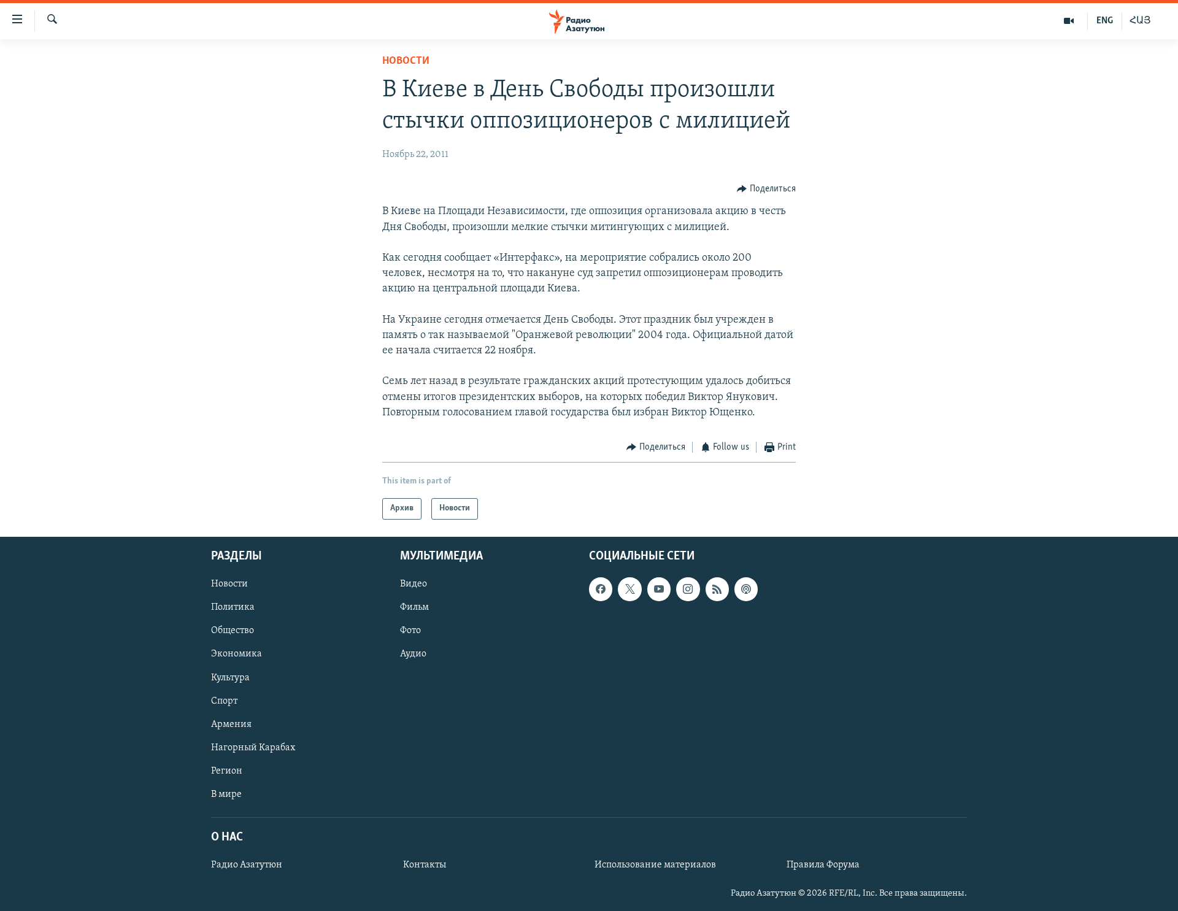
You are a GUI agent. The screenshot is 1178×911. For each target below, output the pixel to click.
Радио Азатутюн (246, 865)
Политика (233, 607)
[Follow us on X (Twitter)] (629, 589)
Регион (226, 770)
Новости (405, 61)
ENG (1104, 21)
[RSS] (717, 589)
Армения (231, 724)
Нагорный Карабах (253, 747)
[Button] (766, 189)
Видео (413, 584)
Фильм (414, 607)
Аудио (413, 654)
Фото (410, 631)
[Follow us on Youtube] (659, 589)
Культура (230, 677)
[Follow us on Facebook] (600, 589)
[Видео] (1069, 20)
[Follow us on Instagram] (687, 589)
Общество (232, 631)
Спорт (224, 700)
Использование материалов (655, 865)
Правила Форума (823, 865)
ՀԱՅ (1140, 21)
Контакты (424, 865)
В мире (226, 794)
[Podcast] (746, 589)
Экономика (236, 654)
